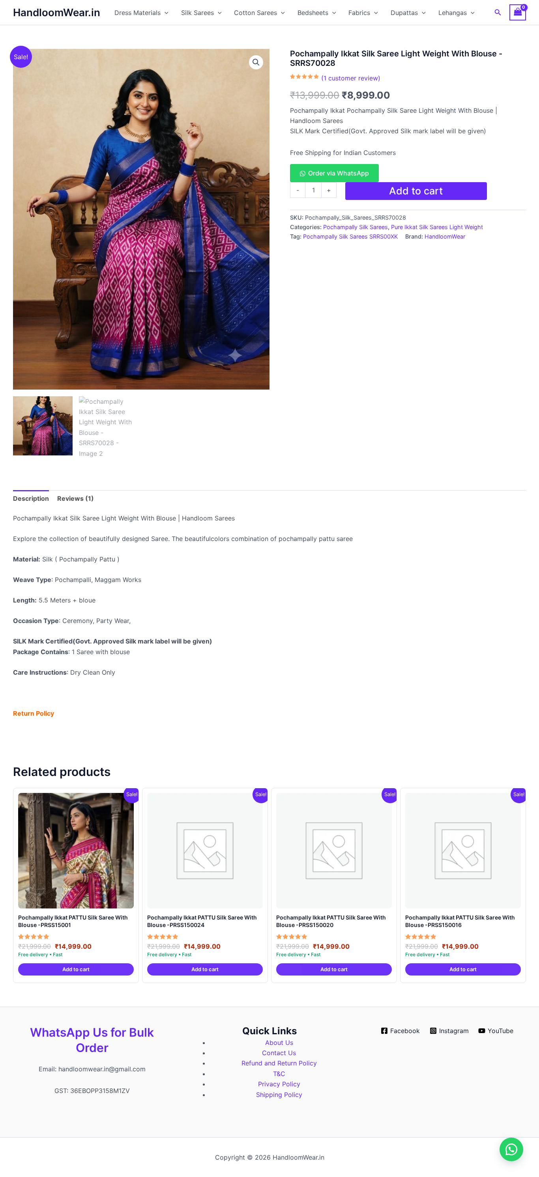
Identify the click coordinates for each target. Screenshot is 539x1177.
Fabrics (359, 13)
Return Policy (33, 713)
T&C (279, 1074)
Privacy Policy (279, 1084)
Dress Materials (137, 13)
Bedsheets (313, 13)
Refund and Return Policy (279, 1063)
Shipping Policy (279, 1095)
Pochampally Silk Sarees (355, 227)
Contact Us (279, 1053)
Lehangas (452, 13)
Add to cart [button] (76, 969)
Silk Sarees (197, 13)
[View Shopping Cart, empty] (517, 12)
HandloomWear (445, 236)
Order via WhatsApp (338, 173)
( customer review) (350, 78)
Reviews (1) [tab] (75, 498)
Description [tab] (31, 498)
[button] (164, 12)
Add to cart (416, 191)
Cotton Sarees (255, 13)
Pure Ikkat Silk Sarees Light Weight (437, 227)
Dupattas (404, 13)
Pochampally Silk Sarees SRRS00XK (350, 236)
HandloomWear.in (56, 12)
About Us (279, 1042)
